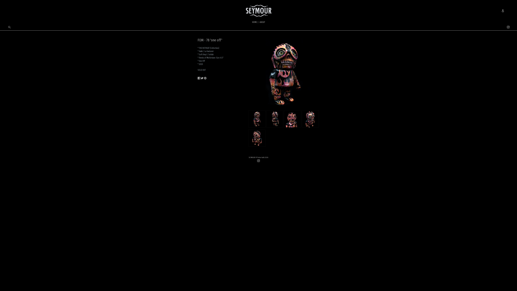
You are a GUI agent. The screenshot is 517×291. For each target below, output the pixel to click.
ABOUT (262, 22)
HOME (255, 22)
